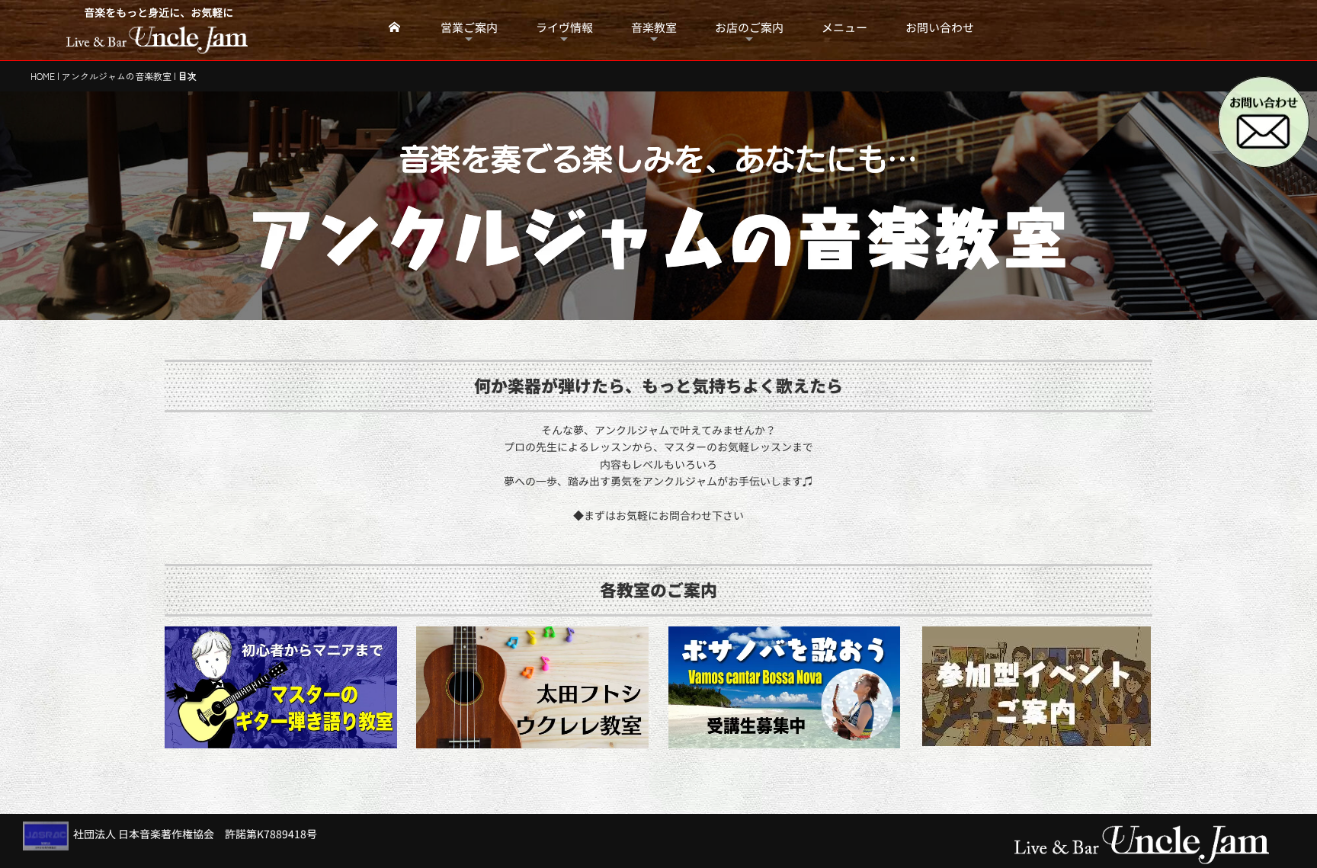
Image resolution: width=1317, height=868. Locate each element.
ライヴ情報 (564, 28)
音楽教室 (654, 28)
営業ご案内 (469, 28)
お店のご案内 (749, 28)
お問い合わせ (939, 28)
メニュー (844, 28)
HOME (42, 75)
